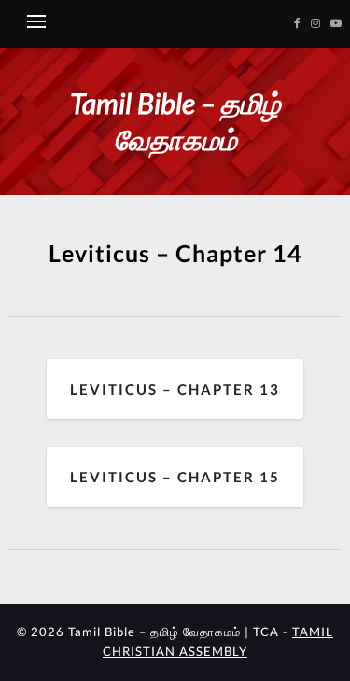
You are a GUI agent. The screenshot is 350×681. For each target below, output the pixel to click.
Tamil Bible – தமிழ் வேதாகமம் (175, 121)
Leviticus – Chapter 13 (175, 389)
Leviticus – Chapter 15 (175, 476)
